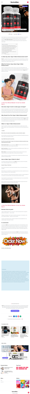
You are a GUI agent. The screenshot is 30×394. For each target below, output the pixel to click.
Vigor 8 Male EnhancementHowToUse (23, 306)
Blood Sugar (20, 367)
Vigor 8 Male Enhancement (7, 305)
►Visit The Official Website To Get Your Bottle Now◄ (9, 47)
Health (13, 303)
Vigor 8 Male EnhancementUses (20, 308)
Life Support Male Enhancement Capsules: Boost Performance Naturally (5, 336)
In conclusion (4, 53)
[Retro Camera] (23, 382)
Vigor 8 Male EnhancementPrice (15, 307)
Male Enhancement (16, 303)
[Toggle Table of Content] (16, 44)
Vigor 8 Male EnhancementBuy (24, 305)
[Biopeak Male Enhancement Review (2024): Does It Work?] (2, 368)
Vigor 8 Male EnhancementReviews (23, 307)
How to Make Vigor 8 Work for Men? (7, 50)
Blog (17, 367)
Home (1, 380)
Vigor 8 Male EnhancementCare (6, 306)
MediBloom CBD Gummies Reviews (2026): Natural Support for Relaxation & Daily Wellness (14, 336)
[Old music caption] (27, 382)
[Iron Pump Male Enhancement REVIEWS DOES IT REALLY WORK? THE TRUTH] (2, 372)
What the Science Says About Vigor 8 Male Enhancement (9, 46)
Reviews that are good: (5, 52)
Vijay (17, 393)
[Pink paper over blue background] (18, 382)
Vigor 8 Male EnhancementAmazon (15, 305)
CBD (24, 367)
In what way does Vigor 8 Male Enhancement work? (9, 45)
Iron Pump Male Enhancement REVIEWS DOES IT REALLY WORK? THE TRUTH (8, 372)
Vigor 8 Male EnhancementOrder (6, 307)
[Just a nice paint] (23, 386)
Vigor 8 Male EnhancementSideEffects (11, 308)
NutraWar (15, 2)
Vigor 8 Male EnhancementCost (14, 306)
